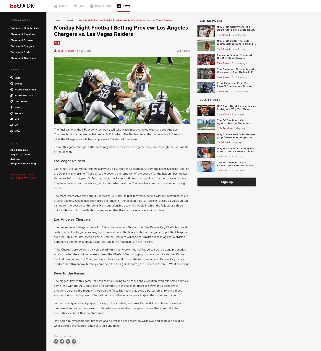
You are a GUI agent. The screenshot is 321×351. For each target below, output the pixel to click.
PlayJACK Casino (20, 154)
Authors (15, 159)
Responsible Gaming (23, 163)
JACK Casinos (19, 150)
